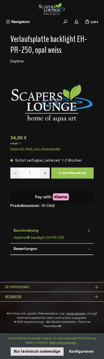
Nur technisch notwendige (37, 351)
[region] (52, 102)
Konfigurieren (81, 351)
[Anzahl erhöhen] (45, 173)
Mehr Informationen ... (64, 342)
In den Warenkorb (72, 173)
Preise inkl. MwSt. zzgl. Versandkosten (35, 149)
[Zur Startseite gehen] (51, 9)
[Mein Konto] (76, 22)
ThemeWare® (52, 326)
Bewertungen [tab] (25, 249)
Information (13, 296)
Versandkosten (76, 313)
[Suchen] (65, 22)
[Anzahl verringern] (15, 173)
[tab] (51, 234)
